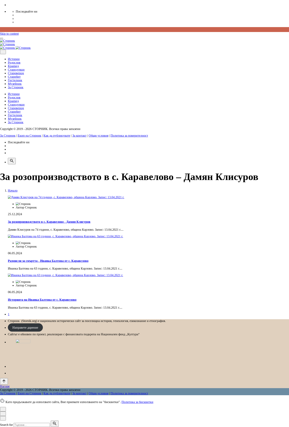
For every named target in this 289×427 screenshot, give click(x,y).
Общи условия (98, 135)
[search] (55, 424)
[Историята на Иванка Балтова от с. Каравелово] (65, 275)
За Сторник (8, 135)
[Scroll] (4, 381)
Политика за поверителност (129, 135)
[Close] (3, 52)
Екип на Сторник (29, 135)
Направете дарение (25, 327)
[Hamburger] (1, 38)
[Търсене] (12, 161)
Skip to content (9, 33)
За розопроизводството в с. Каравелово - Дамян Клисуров (49, 221)
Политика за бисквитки (137, 402)
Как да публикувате (56, 135)
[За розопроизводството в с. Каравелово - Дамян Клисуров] (66, 197)
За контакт (79, 135)
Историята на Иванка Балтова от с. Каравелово (42, 299)
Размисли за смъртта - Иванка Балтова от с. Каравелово (48, 260)
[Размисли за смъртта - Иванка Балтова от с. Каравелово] (65, 236)
